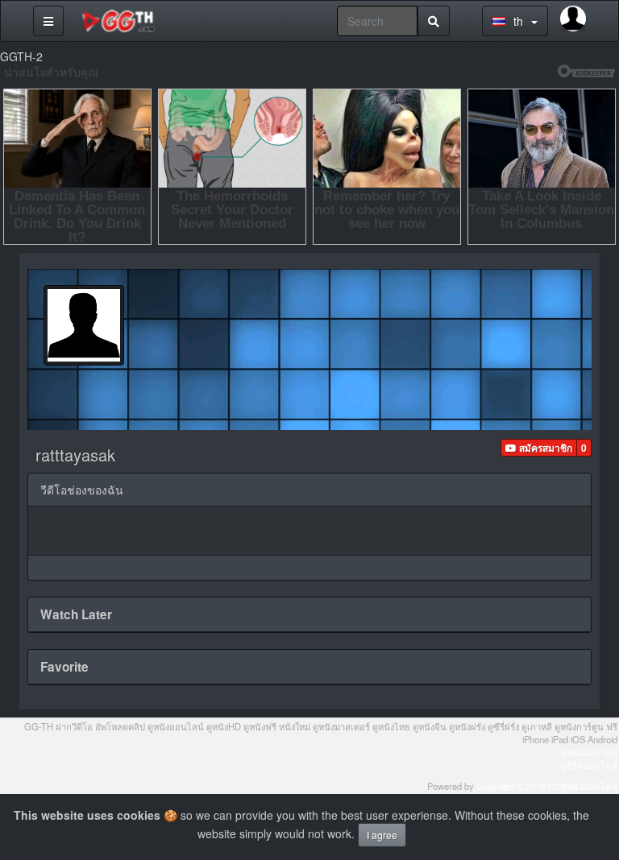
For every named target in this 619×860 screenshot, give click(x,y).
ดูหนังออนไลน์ (589, 752)
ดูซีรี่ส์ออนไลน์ (588, 765)
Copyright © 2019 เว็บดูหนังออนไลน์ (546, 785)
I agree (382, 834)
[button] (539, 448)
